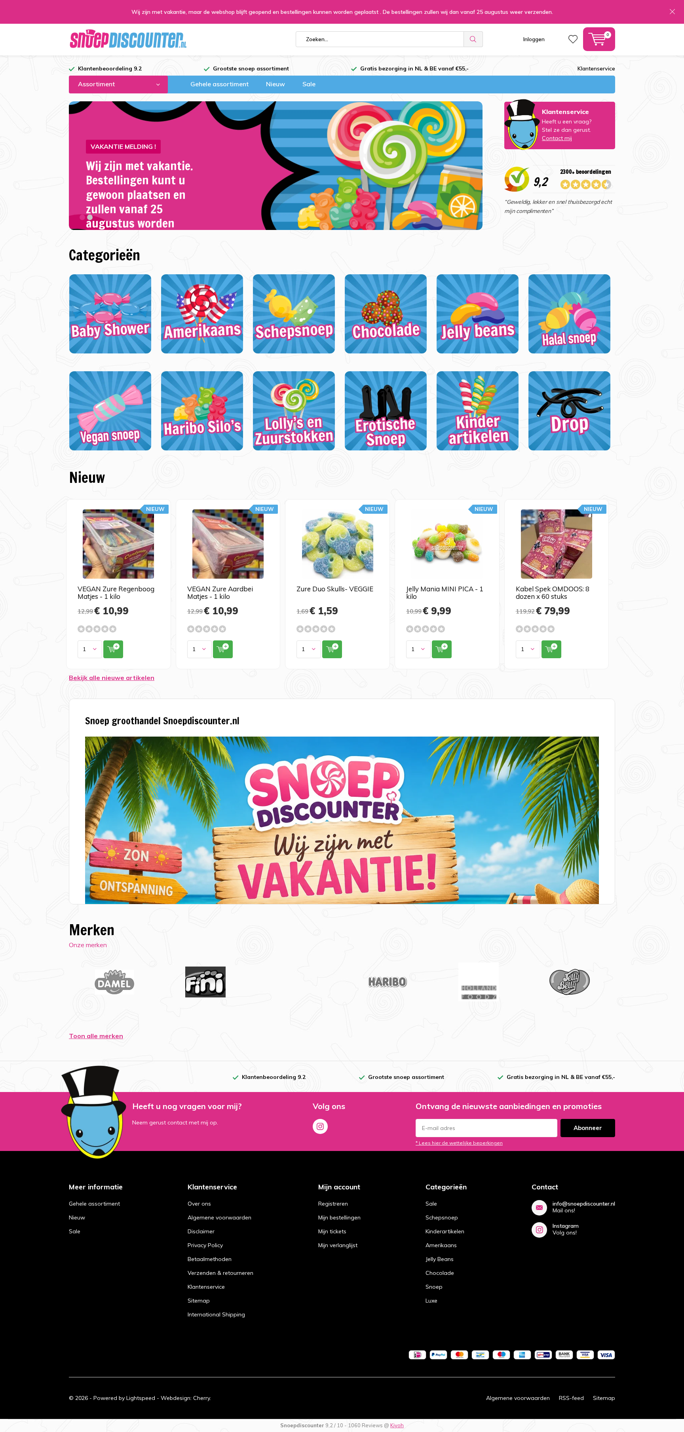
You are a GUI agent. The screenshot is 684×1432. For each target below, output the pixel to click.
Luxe (431, 1300)
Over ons (199, 1203)
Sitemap (199, 1300)
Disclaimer (201, 1231)
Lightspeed (140, 1398)
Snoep (434, 1286)
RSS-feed (571, 1398)
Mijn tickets (332, 1231)
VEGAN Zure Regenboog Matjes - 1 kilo (116, 592)
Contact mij (557, 138)
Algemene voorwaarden (219, 1217)
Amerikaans (441, 1245)
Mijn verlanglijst (337, 1245)
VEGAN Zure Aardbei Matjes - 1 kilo (220, 592)
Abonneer (588, 1128)
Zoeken (473, 39)
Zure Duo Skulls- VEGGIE (334, 589)
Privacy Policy (205, 1245)
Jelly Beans (440, 1259)
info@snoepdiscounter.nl (584, 1203)
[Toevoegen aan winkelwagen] (113, 649)
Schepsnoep (442, 1217)
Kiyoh (397, 1425)
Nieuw (275, 84)
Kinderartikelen (445, 1231)
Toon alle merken (96, 1036)
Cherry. (202, 1398)
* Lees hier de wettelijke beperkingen (459, 1143)
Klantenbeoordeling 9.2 (110, 68)
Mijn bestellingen (339, 1217)
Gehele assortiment (219, 84)
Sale (308, 84)
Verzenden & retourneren (220, 1272)
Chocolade (440, 1272)
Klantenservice (596, 68)
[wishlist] (573, 39)
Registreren (333, 1203)
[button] (82, 217)
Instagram (320, 1126)
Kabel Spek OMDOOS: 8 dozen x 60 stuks (552, 592)
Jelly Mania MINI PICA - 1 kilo (444, 592)
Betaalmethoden (210, 1259)
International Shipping (216, 1314)
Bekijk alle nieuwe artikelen (111, 678)
